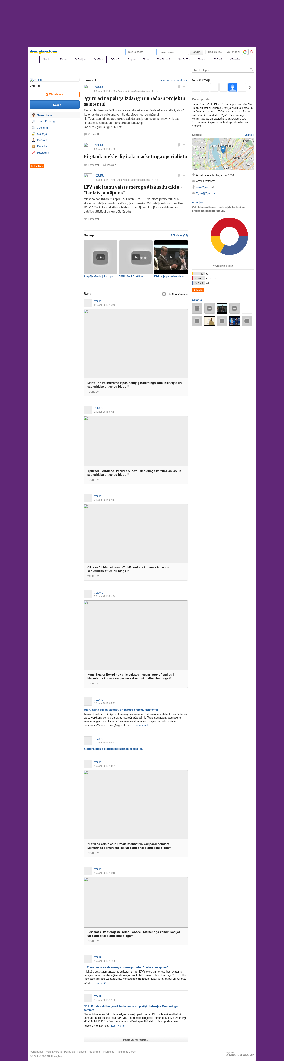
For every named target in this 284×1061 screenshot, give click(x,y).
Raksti (218, 59)
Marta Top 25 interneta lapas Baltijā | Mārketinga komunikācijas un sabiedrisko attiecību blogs (134, 385)
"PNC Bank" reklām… (132, 276)
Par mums (122, 1051)
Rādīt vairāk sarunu (135, 1039)
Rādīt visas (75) (178, 235)
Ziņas (63, 59)
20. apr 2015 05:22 (105, 742)
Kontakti (42, 146)
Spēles (98, 59)
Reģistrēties (215, 52)
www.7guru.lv (204, 187)
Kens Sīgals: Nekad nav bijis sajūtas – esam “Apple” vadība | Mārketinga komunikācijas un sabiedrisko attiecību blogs (130, 676)
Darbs (132, 1051)
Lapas (132, 59)
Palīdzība (69, 1051)
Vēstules (235, 59)
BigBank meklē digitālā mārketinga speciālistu (135, 156)
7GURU (36, 86)
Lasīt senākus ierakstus (173, 80)
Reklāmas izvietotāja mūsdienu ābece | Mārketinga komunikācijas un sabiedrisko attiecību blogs (133, 934)
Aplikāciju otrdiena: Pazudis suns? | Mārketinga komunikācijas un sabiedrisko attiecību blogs (134, 473)
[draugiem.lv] (34, 59)
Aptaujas (197, 202)
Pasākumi (163, 59)
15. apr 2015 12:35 (105, 961)
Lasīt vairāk (142, 725)
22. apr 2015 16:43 (105, 304)
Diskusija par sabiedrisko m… (171, 276)
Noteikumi (94, 1051)
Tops (146, 59)
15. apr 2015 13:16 (105, 872)
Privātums (108, 1051)
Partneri (42, 140)
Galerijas (80, 59)
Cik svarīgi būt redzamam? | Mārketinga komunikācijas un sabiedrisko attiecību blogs (128, 569)
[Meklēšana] (249, 59)
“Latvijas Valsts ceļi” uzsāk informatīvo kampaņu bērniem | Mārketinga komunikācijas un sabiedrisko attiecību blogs (129, 846)
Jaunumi (42, 128)
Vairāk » (249, 134)
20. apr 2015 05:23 (105, 703)
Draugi (202, 59)
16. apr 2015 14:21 (105, 765)
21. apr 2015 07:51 (105, 411)
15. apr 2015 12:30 (105, 1000)
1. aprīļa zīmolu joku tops (98, 276)
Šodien (47, 59)
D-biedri (115, 59)
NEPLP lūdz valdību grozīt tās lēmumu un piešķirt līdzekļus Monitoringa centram (131, 1008)
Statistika (184, 59)
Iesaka (112, 165)
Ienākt (196, 52)
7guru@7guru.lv (205, 193)
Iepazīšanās (36, 1051)
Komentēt (93, 134)
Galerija (42, 134)
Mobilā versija (54, 1051)
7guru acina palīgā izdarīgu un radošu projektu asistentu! (121, 709)
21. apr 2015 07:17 (105, 499)
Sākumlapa (44, 115)
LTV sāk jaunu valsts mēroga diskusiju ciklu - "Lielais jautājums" (126, 967)
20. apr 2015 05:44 (105, 596)
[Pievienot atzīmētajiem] (179, 86)
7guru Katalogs (46, 121)
